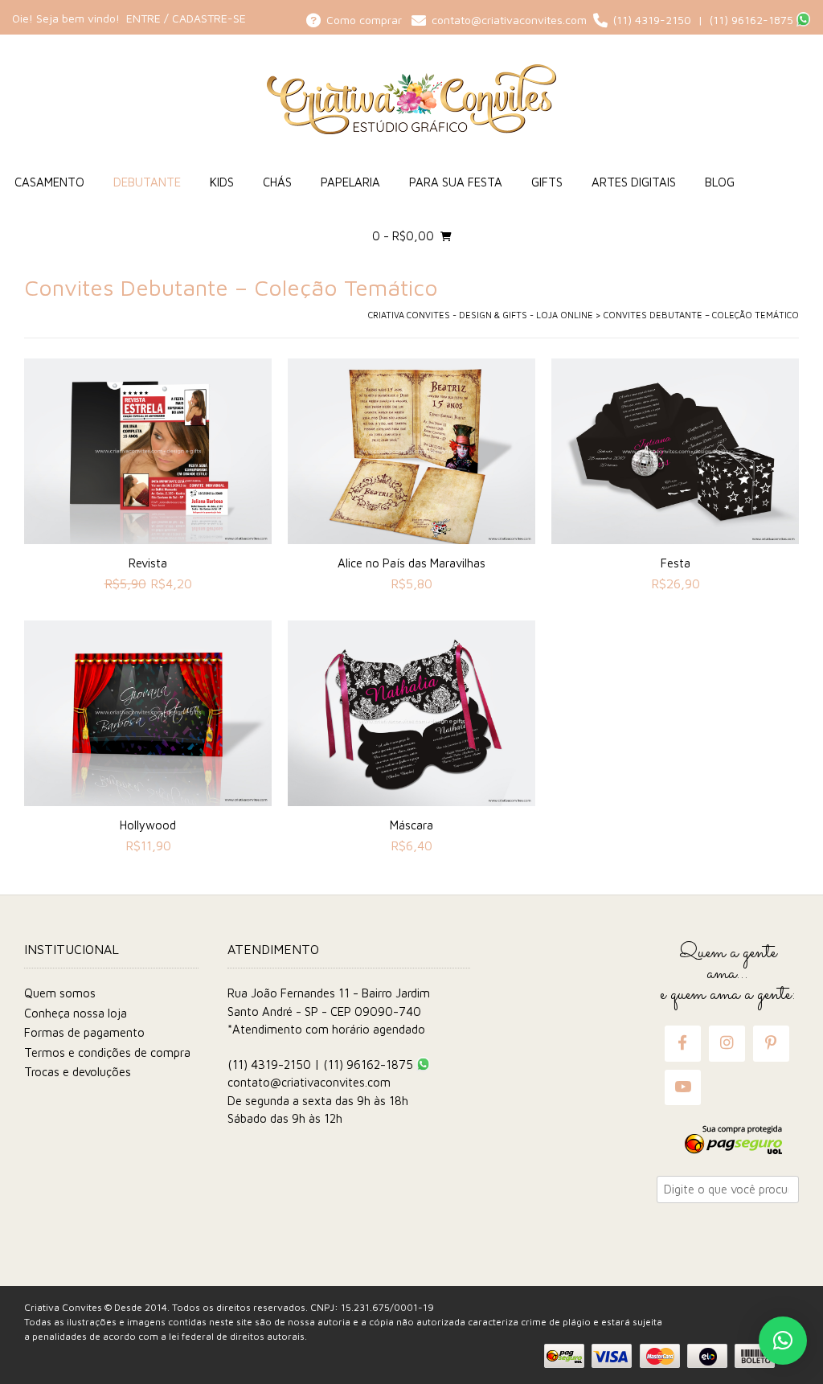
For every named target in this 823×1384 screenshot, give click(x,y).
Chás (277, 182)
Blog (720, 182)
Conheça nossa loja (75, 1013)
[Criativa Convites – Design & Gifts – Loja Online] (411, 99)
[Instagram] (726, 1043)
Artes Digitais (634, 182)
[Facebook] (682, 1043)
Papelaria (350, 182)
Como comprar (365, 20)
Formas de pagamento (84, 1032)
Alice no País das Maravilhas (411, 563)
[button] (783, 1340)
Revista (148, 563)
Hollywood (148, 825)
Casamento (49, 182)
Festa (675, 563)
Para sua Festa (455, 182)
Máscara (411, 825)
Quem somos (60, 993)
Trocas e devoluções (77, 1072)
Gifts (547, 182)
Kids (222, 182)
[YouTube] (682, 1087)
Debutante (147, 182)
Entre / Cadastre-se (186, 18)
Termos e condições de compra (107, 1052)
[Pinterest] (770, 1043)
